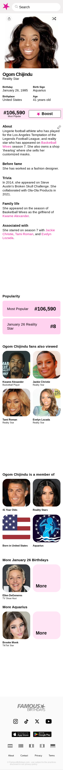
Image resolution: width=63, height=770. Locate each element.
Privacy (38, 756)
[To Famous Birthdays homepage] (6, 6)
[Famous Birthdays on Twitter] (35, 721)
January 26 (11, 90)
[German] (52, 745)
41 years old (42, 100)
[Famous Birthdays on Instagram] (14, 721)
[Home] (31, 707)
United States (12, 100)
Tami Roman (24, 234)
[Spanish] (10, 745)
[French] (31, 745)
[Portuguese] (20, 745)
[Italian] (42, 745)
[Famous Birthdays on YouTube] (47, 721)
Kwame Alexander (16, 216)
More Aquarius (15, 607)
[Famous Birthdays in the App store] (21, 734)
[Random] (54, 19)
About (11, 756)
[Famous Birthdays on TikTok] (25, 721)
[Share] (9, 19)
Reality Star (11, 78)
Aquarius (39, 90)
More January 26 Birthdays (25, 560)
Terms (52, 756)
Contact (24, 756)
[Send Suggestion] (59, 128)
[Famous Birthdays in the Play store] (42, 734)
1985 (24, 90)
